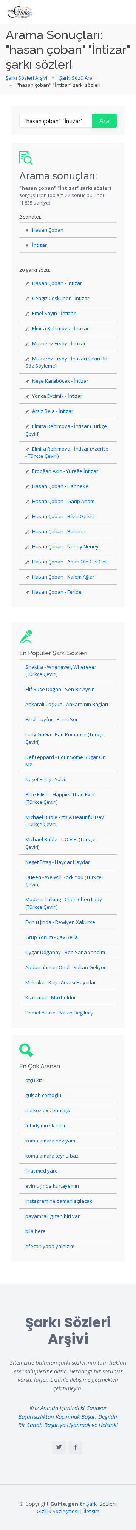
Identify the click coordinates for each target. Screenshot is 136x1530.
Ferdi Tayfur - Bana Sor (51, 719)
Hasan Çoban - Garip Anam (63, 501)
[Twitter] (59, 1447)
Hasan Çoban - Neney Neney (65, 546)
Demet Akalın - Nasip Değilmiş (59, 1012)
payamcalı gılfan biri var (52, 1216)
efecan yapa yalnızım (49, 1246)
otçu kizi (34, 1080)
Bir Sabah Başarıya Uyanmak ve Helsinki (68, 1424)
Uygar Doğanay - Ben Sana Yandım (65, 952)
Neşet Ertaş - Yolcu (46, 779)
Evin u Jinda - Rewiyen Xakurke (60, 922)
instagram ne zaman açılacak (58, 1201)
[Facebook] (75, 1447)
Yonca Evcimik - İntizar (57, 396)
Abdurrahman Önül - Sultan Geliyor (65, 967)
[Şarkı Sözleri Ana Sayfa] (21, 12)
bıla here (35, 1231)
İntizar (39, 245)
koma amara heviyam (50, 1140)
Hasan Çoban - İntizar (57, 283)
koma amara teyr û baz (52, 1155)
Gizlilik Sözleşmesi (58, 1511)
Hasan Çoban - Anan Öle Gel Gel (69, 561)
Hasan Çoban (47, 229)
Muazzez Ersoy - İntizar (59, 343)
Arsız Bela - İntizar (52, 411)
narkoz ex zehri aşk (47, 1110)
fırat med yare (41, 1170)
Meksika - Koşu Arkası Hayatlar (60, 982)
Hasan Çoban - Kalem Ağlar (63, 576)
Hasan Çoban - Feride (57, 591)
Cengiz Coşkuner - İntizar (60, 298)
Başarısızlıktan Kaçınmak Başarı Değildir (68, 1416)
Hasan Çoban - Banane (58, 531)
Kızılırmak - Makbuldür (50, 997)
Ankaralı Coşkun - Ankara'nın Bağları (66, 704)
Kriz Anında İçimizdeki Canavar (68, 1407)
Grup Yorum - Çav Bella (51, 937)
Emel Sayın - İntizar (54, 313)
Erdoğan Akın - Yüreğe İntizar (65, 471)
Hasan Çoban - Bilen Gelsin (63, 516)
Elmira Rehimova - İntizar (60, 328)
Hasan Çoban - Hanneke (60, 486)
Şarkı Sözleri (101, 1503)
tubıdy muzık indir (45, 1125)
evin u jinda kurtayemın (52, 1185)
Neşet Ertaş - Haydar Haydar (57, 862)
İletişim (91, 1511)
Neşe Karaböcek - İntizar (60, 380)
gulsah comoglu (43, 1095)
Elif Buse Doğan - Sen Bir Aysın (60, 689)
